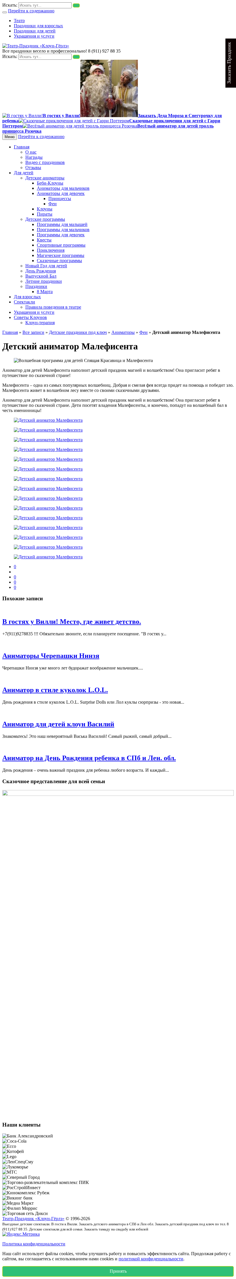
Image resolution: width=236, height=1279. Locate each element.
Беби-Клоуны (50, 183)
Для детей (23, 172)
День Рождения (40, 270)
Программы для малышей (62, 224)
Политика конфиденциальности (33, 1243)
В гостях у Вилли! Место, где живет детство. (71, 621)
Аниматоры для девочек (61, 193)
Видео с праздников (45, 162)
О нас (31, 152)
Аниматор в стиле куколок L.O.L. (55, 690)
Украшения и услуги (34, 36)
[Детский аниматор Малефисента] (48, 420)
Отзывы (33, 167)
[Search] (76, 5)
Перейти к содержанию (31, 10)
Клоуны (44, 208)
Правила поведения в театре (53, 307)
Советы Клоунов (30, 317)
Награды (34, 157)
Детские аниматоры (44, 177)
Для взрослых (27, 296)
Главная (21, 146)
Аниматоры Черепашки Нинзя (50, 655)
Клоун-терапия (40, 322)
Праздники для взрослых (38, 25)
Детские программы (45, 219)
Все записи (33, 332)
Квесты (44, 239)
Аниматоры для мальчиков (63, 188)
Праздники (36, 286)
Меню (10, 137)
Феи (52, 203)
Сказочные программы (59, 260)
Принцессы (59, 198)
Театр (19, 20)
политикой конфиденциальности (151, 1258)
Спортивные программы (61, 245)
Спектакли (24, 301)
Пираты (44, 214)
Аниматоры (123, 332)
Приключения (50, 250)
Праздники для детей (35, 30)
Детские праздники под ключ (78, 332)
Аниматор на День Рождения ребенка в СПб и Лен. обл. (89, 758)
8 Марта (45, 291)
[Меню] (4, 12)
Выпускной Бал (40, 276)
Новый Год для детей (46, 265)
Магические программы (60, 255)
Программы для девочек (61, 234)
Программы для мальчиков (63, 229)
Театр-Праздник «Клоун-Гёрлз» (33, 1218)
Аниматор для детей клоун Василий (58, 724)
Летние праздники (43, 281)
